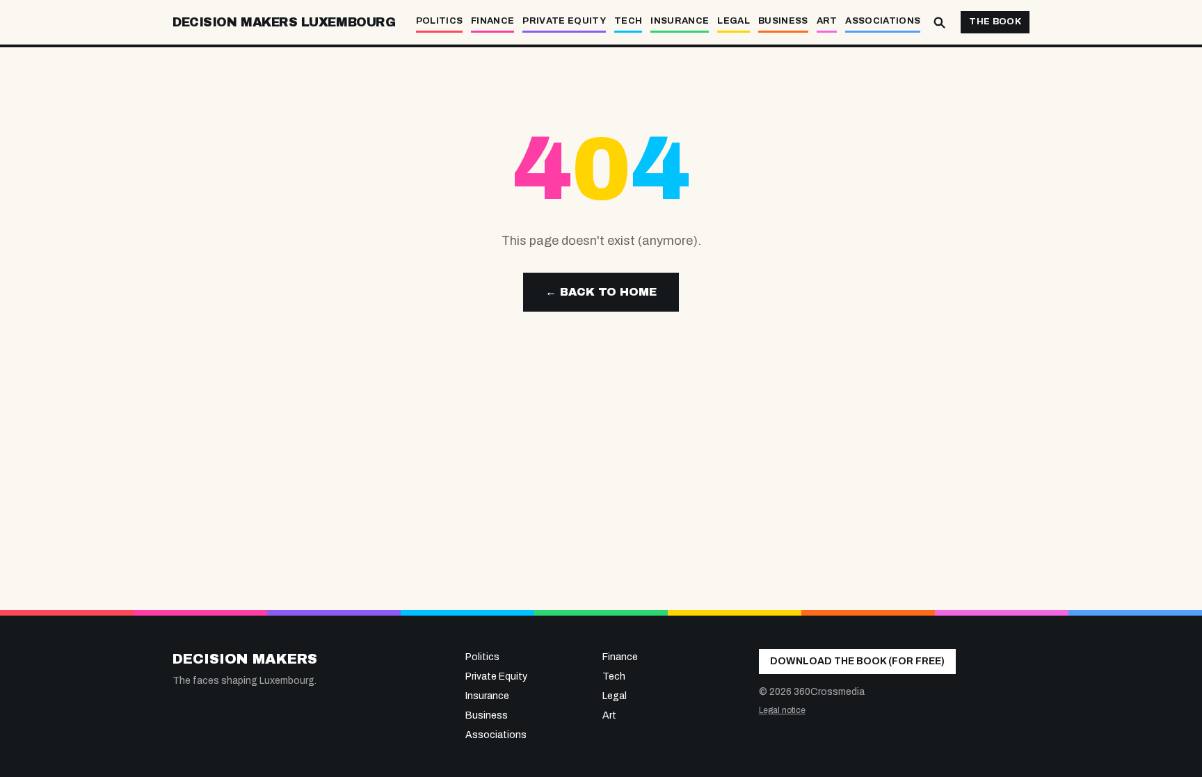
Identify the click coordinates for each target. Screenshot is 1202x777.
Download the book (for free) (857, 661)
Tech (628, 21)
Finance (492, 21)
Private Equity (564, 21)
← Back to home (601, 292)
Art (827, 21)
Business (783, 21)
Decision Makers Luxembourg (284, 22)
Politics (439, 21)
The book (995, 21)
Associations (882, 21)
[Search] (939, 22)
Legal (733, 21)
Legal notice (782, 710)
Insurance (679, 21)
